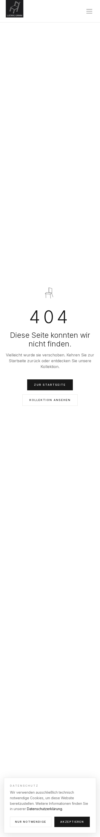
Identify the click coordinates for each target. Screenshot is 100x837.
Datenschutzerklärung (44, 809)
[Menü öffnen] (89, 11)
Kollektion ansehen (50, 400)
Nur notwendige (30, 821)
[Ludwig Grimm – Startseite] (14, 9)
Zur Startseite (50, 384)
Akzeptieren (72, 821)
